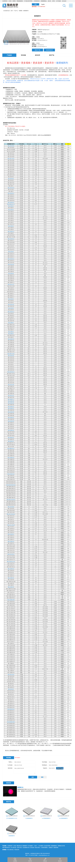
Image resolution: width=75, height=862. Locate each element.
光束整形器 (9, 845)
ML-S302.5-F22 (11, 353)
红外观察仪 (41, 845)
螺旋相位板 (19, 845)
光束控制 (40, 31)
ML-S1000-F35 (11, 457)
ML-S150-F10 (11, 264)
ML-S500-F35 (11, 417)
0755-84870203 (41, 6)
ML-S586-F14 (11, 430)
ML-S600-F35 (11, 437)
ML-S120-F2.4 (11, 238)
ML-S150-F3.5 (11, 258)
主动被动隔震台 (44, 847)
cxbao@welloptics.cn (42, 40)
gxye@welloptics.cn (42, 46)
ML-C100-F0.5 (11, 534)
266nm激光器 (13, 847)
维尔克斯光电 (10, 849)
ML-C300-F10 (11, 577)
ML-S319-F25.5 (11, 371)
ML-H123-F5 (11, 689)
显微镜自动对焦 (61, 845)
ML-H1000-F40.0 (11, 721)
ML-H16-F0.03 (11, 674)
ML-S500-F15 (11, 408)
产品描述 (9, 55)
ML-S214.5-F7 (11, 284)
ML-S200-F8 (11, 273)
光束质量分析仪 (26, 847)
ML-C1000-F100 (11, 599)
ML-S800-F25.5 (11, 448)
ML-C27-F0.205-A (11, 514)
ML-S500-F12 (11, 406)
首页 (12, 10)
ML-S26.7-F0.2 (11, 158)
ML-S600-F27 (11, 441)
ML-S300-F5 (11, 322)
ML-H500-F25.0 (10, 709)
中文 (35, 4)
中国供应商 (16, 849)
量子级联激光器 (6, 847)
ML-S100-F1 (11, 206)
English (43, 4)
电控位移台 (37, 847)
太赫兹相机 (55, 847)
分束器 (14, 845)
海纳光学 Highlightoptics (43, 29)
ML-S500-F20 (11, 402)
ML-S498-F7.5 (11, 399)
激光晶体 (32, 847)
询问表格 (23, 55)
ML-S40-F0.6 (11, 178)
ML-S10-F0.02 (11, 145)
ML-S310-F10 (11, 355)
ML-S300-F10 (11, 339)
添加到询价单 (49, 50)
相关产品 (51, 55)
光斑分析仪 (19, 847)
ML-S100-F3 (11, 209)
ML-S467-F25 (11, 395)
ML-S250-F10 (11, 304)
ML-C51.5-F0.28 (11, 525)
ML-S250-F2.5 (11, 311)
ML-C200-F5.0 (11, 568)
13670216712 (40, 44)
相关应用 (37, 55)
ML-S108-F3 (11, 226)
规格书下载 (37, 50)
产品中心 (16, 10)
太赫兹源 (50, 847)
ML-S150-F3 (11, 251)
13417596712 (40, 38)
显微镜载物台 (54, 845)
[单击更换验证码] (59, 768)
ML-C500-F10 (11, 587)
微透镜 (20, 10)
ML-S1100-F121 (10, 473)
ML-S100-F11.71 (11, 204)
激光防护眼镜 (47, 845)
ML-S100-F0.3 (11, 202)
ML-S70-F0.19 (11, 187)
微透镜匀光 (20, 787)
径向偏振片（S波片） (33, 845)
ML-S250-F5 (11, 298)
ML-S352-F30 (11, 384)
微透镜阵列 (25, 10)
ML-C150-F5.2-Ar (11, 561)
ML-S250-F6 (11, 308)
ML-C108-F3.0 (11, 541)
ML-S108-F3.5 (11, 231)
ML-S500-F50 (11, 421)
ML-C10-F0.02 (11, 506)
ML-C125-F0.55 (11, 554)
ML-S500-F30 (11, 412)
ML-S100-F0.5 (11, 193)
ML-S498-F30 (11, 401)
